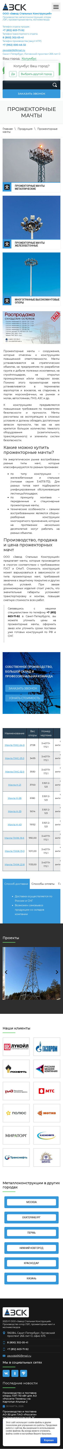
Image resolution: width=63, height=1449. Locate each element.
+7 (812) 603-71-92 (13, 30)
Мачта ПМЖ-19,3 (14, 851)
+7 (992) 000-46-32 (14, 44)
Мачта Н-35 (14, 811)
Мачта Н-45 (15, 824)
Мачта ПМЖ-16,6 (14, 837)
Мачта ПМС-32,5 (14, 771)
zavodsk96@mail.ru (14, 50)
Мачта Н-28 (14, 798)
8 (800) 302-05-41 (13, 37)
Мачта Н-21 (14, 784)
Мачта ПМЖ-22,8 (14, 864)
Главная (8, 128)
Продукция (25, 128)
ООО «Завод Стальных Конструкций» (27, 13)
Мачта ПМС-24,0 (14, 745)
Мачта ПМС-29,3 (14, 758)
